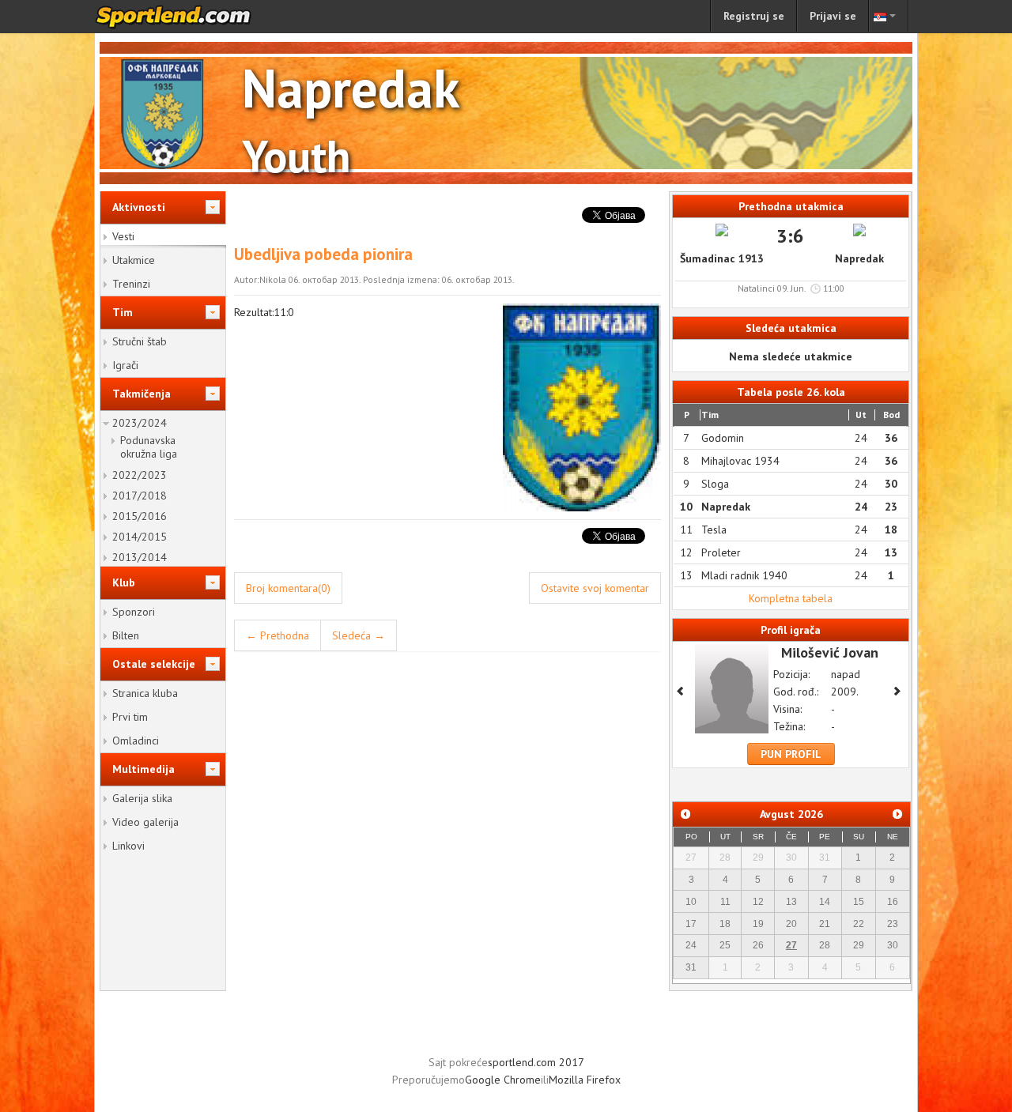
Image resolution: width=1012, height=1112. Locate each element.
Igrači (125, 365)
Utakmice (133, 260)
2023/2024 (139, 423)
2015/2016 (139, 516)
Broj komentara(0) (288, 588)
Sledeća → (358, 635)
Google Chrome (503, 1079)
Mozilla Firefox (585, 1079)
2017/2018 (139, 495)
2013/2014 (139, 557)
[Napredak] (582, 406)
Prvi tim (130, 717)
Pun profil (791, 754)
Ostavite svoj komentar (595, 588)
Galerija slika (142, 798)
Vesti (123, 236)
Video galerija (145, 822)
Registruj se (753, 16)
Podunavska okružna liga (148, 447)
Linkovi (128, 846)
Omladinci (135, 740)
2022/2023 (139, 475)
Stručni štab (139, 341)
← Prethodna (277, 635)
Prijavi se (833, 16)
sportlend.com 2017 (536, 1062)
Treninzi (131, 284)
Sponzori (133, 612)
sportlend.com (190, 16)
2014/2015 (139, 537)
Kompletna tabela (791, 598)
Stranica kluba (145, 693)
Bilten (125, 635)
